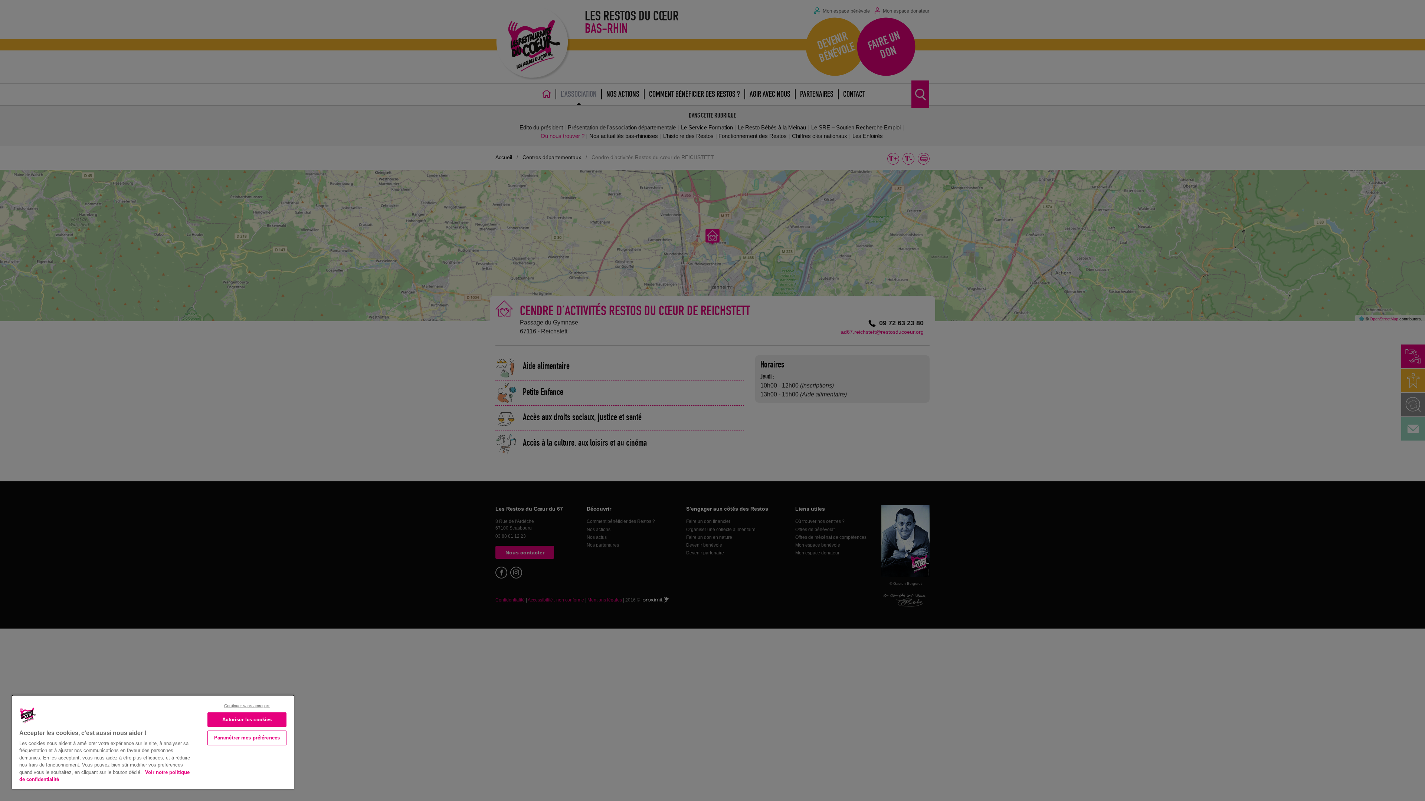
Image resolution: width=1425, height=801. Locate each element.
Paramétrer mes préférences (247, 738)
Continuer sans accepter (247, 705)
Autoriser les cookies (247, 719)
